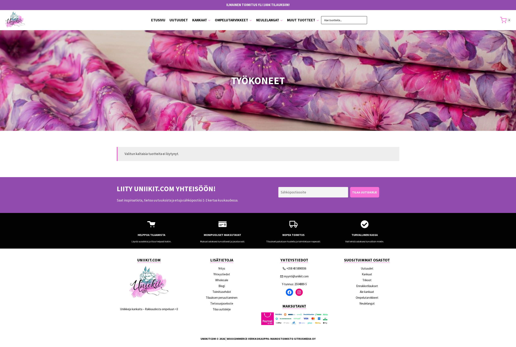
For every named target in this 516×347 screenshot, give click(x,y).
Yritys (221, 268)
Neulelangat (367, 303)
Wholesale (221, 280)
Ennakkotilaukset (367, 286)
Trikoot (366, 280)
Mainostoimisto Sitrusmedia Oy (293, 339)
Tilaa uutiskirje (222, 309)
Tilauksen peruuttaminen (221, 297)
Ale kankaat (367, 292)
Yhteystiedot (221, 274)
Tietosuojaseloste (221, 303)
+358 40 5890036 (296, 268)
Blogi (221, 286)
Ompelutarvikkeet (367, 297)
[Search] (362, 20)
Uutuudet (179, 20)
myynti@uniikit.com (296, 276)
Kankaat (367, 274)
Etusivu (158, 20)
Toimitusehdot (221, 292)
